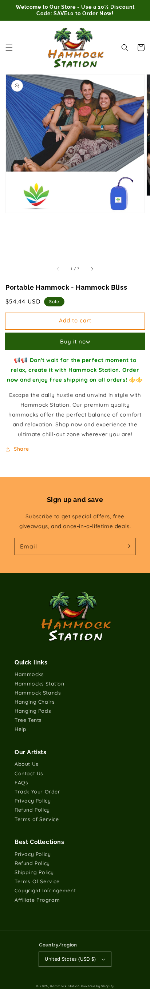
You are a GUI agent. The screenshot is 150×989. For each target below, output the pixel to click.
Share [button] (21, 449)
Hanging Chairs (35, 702)
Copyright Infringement (45, 890)
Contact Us (29, 773)
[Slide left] (58, 269)
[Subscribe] (127, 546)
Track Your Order (37, 791)
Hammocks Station (39, 683)
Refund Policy (32, 810)
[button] (9, 48)
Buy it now (75, 341)
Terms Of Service (37, 881)
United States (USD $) (70, 959)
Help (20, 729)
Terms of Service (37, 819)
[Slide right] (92, 269)
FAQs (21, 782)
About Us (27, 764)
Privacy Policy (33, 800)
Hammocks (29, 674)
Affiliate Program (37, 900)
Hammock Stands (38, 693)
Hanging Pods (33, 711)
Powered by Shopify (97, 986)
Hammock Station (65, 986)
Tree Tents (28, 720)
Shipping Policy (34, 872)
